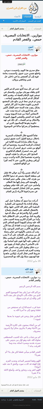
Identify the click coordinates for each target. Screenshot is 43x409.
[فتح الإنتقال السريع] (2, 29)
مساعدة (3, 400)
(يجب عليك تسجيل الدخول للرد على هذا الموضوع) (15, 385)
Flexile (40, 400)
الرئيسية (38, 16)
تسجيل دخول (7, 1)
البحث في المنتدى (34, 21)
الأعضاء (17, 16)
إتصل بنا (9, 400)
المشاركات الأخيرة (19, 21)
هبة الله (29, 269)
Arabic (34, 400)
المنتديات (27, 17)
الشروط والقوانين (18, 400)
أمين (30, 47)
